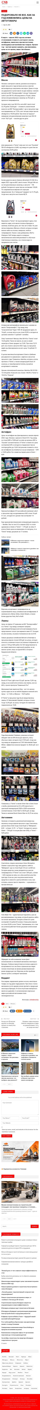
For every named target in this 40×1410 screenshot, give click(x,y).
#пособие (29, 1379)
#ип (11, 1369)
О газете (4, 1343)
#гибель (25, 1363)
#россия (27, 1382)
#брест (27, 1360)
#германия (18, 1363)
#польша (22, 1379)
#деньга (15, 1366)
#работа (14, 1382)
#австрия (11, 1356)
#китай (23, 1369)
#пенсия (28, 1375)
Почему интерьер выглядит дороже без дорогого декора (19, 1258)
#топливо (4, 1388)
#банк (29, 1356)
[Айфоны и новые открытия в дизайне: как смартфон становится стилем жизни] (5, 551)
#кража (30, 1369)
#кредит (4, 1372)
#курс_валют (12, 1372)
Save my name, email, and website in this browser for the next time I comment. (20, 1131)
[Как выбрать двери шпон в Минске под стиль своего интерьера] (30, 1068)
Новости (4, 11)
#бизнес (12, 1360)
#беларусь (13, 1003)
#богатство (20, 1360)
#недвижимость (6, 1375)
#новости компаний (18, 1375)
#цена (11, 1388)
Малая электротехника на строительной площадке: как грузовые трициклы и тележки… (19, 1206)
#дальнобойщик (6, 1366)
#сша (22, 1385)
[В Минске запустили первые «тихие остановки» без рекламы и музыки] (5, 543)
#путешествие (6, 1382)
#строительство (14, 1385)
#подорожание (6, 1379)
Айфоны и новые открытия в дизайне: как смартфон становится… (25, 549)
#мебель (20, 1372)
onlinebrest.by (34, 1000)
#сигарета (5, 1385)
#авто (7, 1003)
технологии (34, 1388)
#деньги (22, 1366)
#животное (29, 1366)
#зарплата (5, 1369)
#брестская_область (7, 1363)
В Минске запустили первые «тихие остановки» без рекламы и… (22, 541)
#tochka (4, 1356)
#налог (26, 1372)
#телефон (28, 1385)
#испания (16, 1369)
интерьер (26, 1388)
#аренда (23, 1356)
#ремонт (21, 1382)
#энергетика (18, 1388)
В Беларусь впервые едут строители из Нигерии (17, 1308)
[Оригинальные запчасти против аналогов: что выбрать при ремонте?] (10, 1068)
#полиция (15, 1379)
